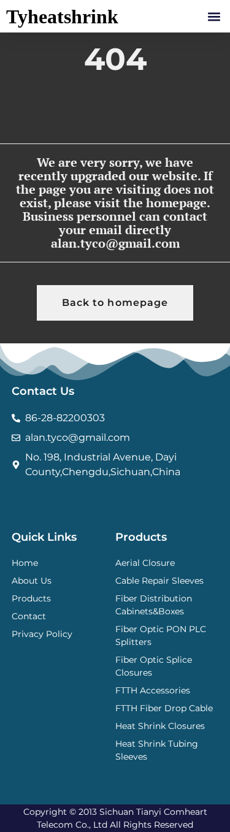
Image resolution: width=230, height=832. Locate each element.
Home (25, 562)
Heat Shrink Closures (160, 725)
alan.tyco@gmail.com (115, 243)
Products (31, 598)
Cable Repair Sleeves (159, 580)
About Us (32, 580)
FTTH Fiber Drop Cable (164, 708)
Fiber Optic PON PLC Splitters (160, 635)
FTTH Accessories (152, 690)
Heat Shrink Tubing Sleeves (156, 750)
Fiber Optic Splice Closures (153, 666)
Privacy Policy (42, 633)
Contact (29, 616)
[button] (214, 16)
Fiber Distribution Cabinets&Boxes (153, 605)
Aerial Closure (145, 562)
